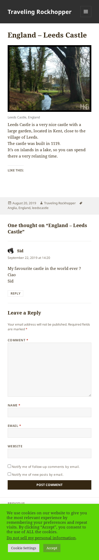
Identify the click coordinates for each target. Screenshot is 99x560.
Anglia (12, 208)
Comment (18, 340)
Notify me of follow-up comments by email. (46, 466)
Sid (20, 250)
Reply (15, 293)
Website (15, 446)
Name (14, 405)
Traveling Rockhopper (40, 11)
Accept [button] (51, 548)
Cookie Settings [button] (23, 548)
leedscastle (40, 208)
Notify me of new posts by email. (37, 474)
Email (14, 425)
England (24, 208)
